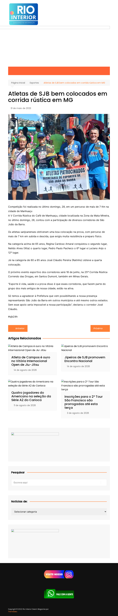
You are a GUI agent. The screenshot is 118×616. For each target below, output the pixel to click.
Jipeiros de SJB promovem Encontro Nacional (85, 359)
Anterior (19, 328)
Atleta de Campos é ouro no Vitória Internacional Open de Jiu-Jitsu (30, 361)
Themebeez (12, 611)
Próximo (98, 328)
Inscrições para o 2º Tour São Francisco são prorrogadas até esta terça (84, 402)
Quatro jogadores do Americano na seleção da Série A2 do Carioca (31, 396)
